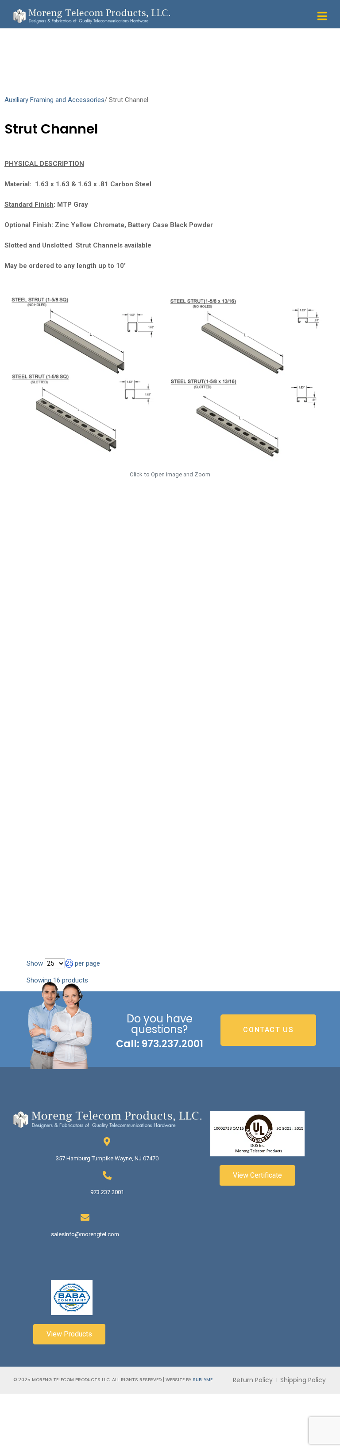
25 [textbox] (69, 963)
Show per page (63, 963)
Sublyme (202, 1379)
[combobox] (69, 963)
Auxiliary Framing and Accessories (54, 100)
